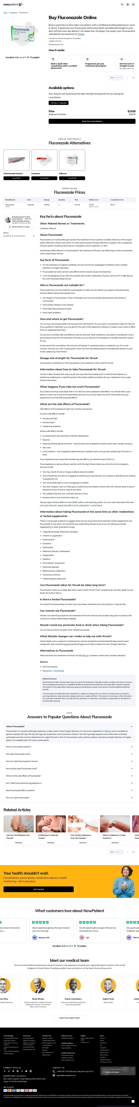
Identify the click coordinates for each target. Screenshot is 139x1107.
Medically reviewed (18, 217)
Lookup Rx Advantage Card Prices (11, 1048)
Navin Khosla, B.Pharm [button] (21, 218)
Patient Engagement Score (49, 1043)
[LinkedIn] (31, 1071)
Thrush (80, 34)
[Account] (128, 4)
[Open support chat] (133, 1101)
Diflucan (85, 655)
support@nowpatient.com (66, 1075)
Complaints (103, 1048)
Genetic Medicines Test (29, 1049)
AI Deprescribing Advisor (48, 1040)
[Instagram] (9, 1071)
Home (5, 13)
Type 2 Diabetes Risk (47, 1052)
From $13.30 (44, 178)
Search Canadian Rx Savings (11, 1051)
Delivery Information (105, 1059)
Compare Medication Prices (11, 1038)
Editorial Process (104, 1052)
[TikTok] (22, 1071)
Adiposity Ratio (46, 1055)
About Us (102, 1038)
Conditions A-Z (85, 1042)
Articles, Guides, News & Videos (87, 1039)
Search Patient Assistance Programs (10, 1043)
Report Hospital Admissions (69, 1045)
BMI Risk (44, 1050)
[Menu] (133, 4)
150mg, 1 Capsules (58, 103)
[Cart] (122, 4)
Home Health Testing (28, 1047)
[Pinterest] (18, 1071)
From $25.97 (16, 178)
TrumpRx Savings (8, 1053)
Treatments (13, 13)
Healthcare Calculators (67, 1057)
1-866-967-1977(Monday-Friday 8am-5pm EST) (74, 1071)
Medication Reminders (67, 1038)
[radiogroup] (92, 96)
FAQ (101, 1045)
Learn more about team (69, 1018)
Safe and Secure (104, 1055)
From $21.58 (72, 178)
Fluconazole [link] (23, 13)
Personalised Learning (67, 1055)
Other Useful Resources (67, 1060)
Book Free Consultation (92, 121)
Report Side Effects (66, 1048)
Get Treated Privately (28, 1038)
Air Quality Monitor (47, 1045)
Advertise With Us (105, 1050)
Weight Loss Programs (29, 1040)
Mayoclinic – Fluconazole (53, 670)
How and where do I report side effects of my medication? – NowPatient (71, 505)
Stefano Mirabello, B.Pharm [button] (20, 221)
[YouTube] (26, 1071)
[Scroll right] (133, 78)
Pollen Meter (45, 1048)
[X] (5, 1071)
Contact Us (103, 1057)
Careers (102, 1040)
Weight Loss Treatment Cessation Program (29, 1043)
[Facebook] (13, 1071)
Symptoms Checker (47, 1038)
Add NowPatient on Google (20, 227)
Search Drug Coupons (9, 1040)
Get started (39, 889)
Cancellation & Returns (106, 1062)
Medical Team (103, 1043)
